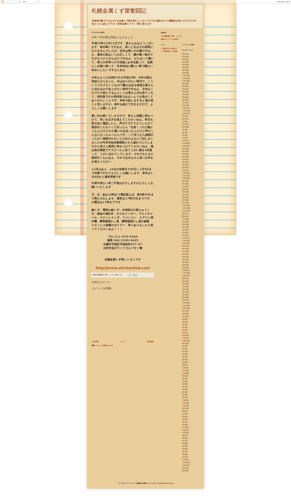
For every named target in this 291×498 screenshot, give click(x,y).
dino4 (149, 483)
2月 (183, 70)
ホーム (122, 341)
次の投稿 (95, 341)
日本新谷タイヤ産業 (170, 51)
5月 (183, 62)
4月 (183, 65)
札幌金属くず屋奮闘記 (119, 11)
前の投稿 (150, 341)
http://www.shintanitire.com (123, 267)
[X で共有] (132, 275)
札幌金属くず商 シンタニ (172, 36)
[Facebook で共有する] (134, 275)
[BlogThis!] (130, 275)
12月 (184, 75)
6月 (183, 59)
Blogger (170, 483)
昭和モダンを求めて (170, 48)
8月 (183, 54)
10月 (184, 81)
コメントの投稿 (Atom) (104, 345)
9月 (183, 84)
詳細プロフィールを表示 (169, 39)
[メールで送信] (128, 275)
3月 (183, 67)
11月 (184, 78)
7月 (183, 56)
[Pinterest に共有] (136, 275)
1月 (183, 73)
